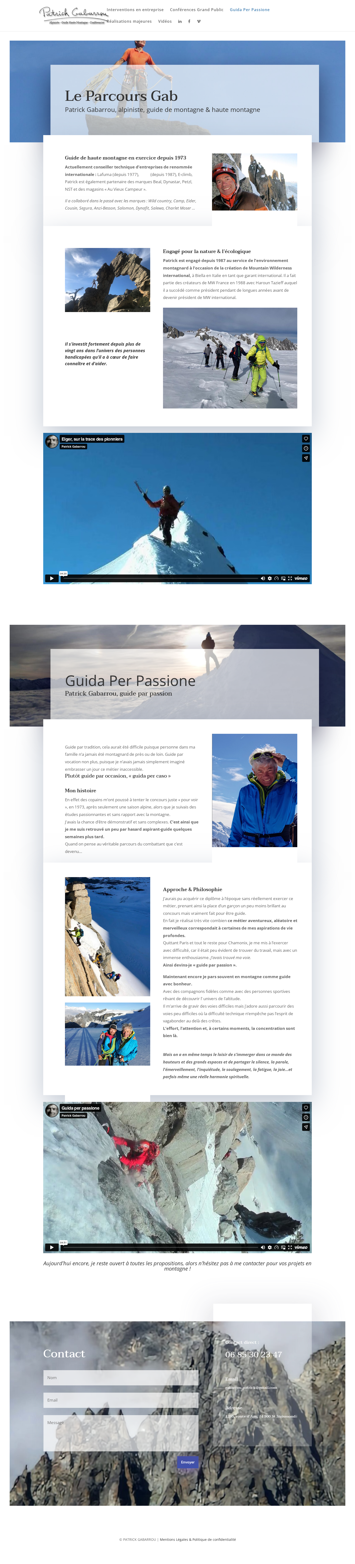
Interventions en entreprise (135, 10)
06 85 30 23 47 (253, 1355)
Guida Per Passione (250, 10)
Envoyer (188, 1462)
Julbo (144, 174)
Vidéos (165, 22)
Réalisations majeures (129, 22)
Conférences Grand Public (197, 10)
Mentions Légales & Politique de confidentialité (198, 1539)
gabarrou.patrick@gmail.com (251, 1387)
